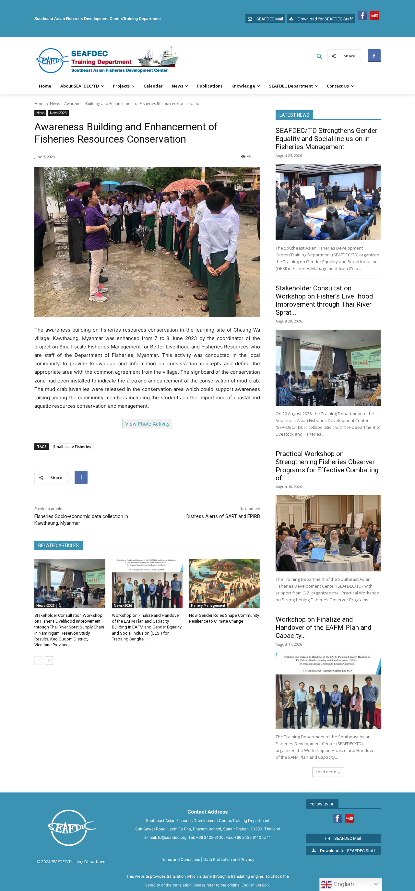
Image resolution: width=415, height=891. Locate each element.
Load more (326, 772)
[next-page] (49, 660)
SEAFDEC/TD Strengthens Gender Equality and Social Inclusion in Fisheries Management (326, 139)
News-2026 (45, 605)
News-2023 (58, 113)
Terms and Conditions (180, 859)
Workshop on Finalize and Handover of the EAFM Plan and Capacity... (324, 627)
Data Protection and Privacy (229, 859)
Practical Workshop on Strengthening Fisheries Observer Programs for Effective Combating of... (327, 466)
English (343, 884)
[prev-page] (38, 660)
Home (40, 103)
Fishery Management (208, 605)
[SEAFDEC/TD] (107, 60)
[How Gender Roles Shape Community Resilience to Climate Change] (224, 583)
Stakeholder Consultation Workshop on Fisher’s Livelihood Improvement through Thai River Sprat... (324, 300)
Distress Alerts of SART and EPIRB (223, 516)
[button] (319, 57)
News (55, 103)
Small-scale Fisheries (72, 446)
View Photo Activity (147, 424)
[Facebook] (374, 55)
